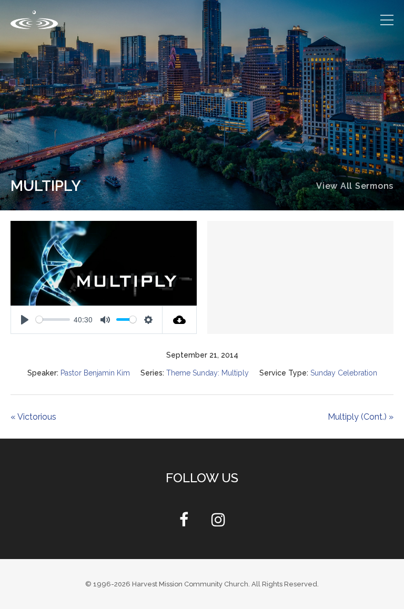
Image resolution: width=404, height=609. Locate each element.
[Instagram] (218, 522)
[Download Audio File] (180, 320)
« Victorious (33, 417)
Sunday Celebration (347, 373)
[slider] (53, 319)
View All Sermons (354, 186)
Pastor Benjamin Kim (91, 373)
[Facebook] (183, 522)
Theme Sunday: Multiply (207, 373)
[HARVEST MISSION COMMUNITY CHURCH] (34, 20)
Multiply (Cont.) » (360, 417)
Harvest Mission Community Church (190, 584)
